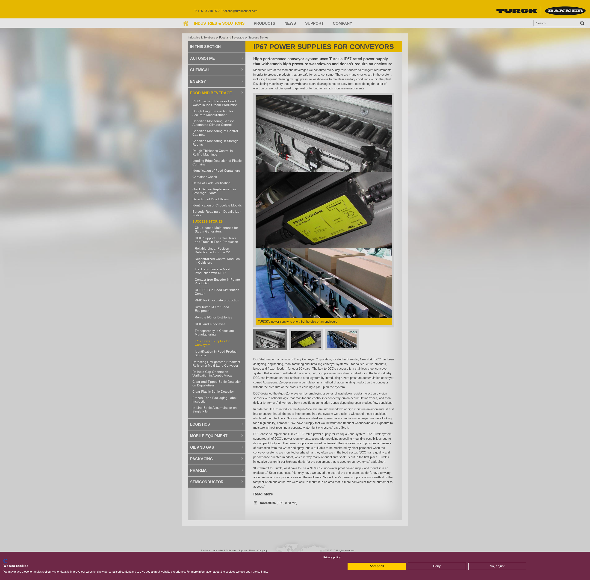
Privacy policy (332, 557)
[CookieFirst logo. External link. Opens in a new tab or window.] (5, 561)
